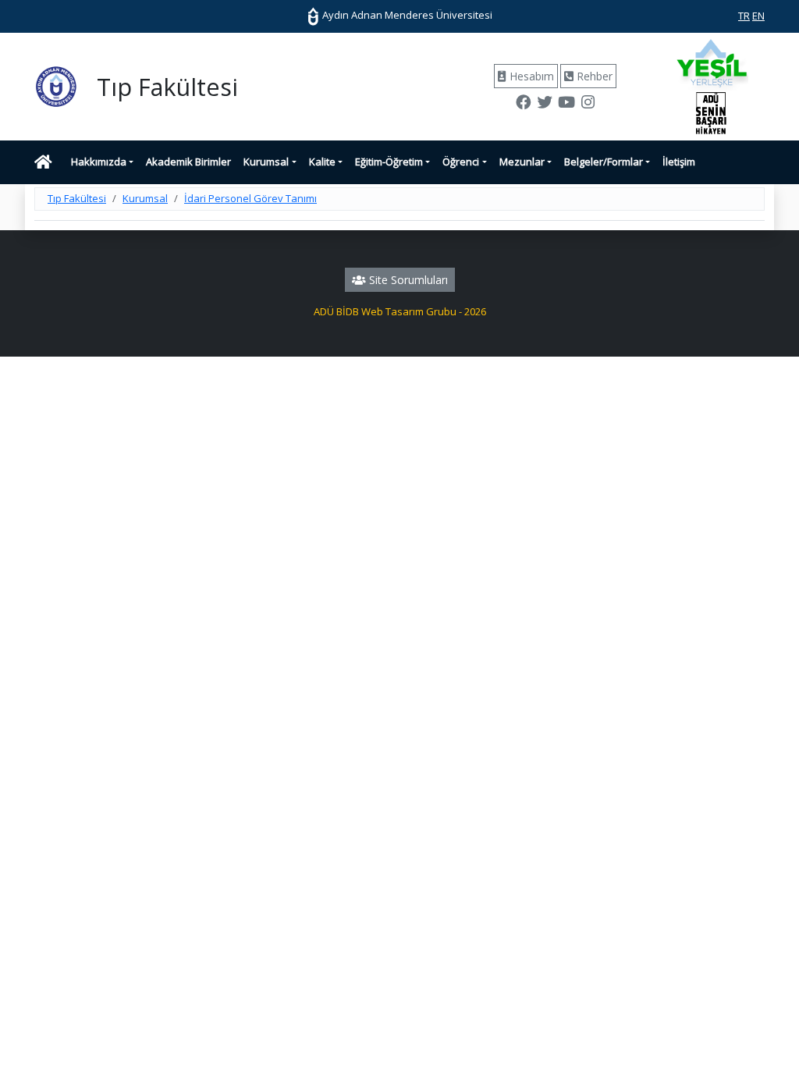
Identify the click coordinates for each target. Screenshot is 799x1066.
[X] (544, 104)
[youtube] (565, 104)
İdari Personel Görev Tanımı (250, 198)
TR (744, 16)
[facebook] (523, 104)
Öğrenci (460, 162)
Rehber (593, 76)
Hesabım (530, 76)
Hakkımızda (98, 162)
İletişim (678, 162)
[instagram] (587, 104)
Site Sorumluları (407, 279)
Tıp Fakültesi (77, 198)
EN (758, 16)
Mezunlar (522, 162)
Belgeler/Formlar (603, 162)
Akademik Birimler (188, 162)
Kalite (322, 162)
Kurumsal (266, 162)
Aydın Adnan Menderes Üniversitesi (406, 15)
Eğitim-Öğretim (389, 162)
